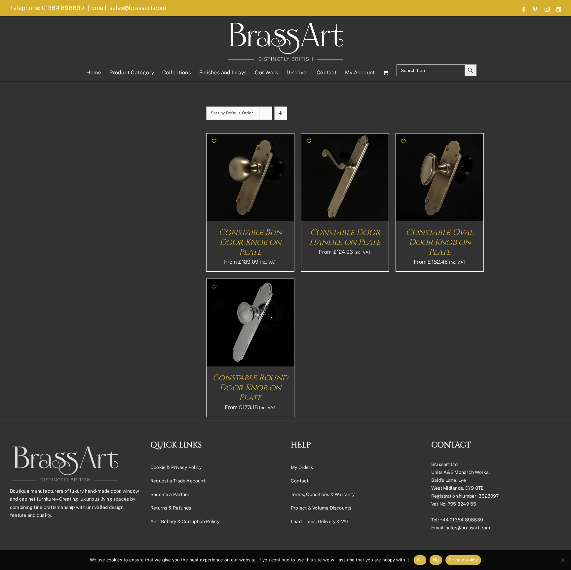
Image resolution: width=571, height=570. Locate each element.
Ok (420, 559)
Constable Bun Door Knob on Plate (250, 242)
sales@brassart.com (468, 527)
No (436, 559)
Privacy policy (463, 559)
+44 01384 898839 (461, 519)
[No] (562, 560)
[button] (214, 141)
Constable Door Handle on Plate (344, 237)
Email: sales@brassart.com (128, 7)
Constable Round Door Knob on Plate (250, 387)
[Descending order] (280, 113)
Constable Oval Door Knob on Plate (440, 242)
